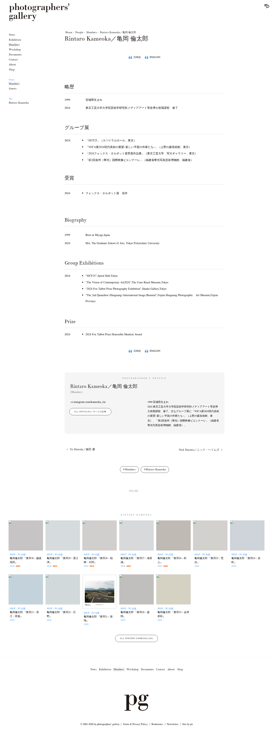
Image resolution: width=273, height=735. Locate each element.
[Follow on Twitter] (131, 683)
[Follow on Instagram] (122, 683)
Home (68, 32)
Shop (12, 69)
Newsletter (172, 724)
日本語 (137, 57)
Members (14, 44)
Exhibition (15, 39)
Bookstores (157, 724)
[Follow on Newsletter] (151, 683)
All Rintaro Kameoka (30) (136, 638)
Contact (13, 59)
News (12, 34)
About (12, 64)
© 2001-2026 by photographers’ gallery (100, 724)
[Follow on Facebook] (141, 683)
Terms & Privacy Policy (135, 724)
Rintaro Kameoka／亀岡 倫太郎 (118, 32)
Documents (15, 54)
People (79, 32)
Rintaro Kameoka (19, 102)
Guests (12, 88)
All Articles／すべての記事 (90, 411)
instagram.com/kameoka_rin (90, 402)
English (155, 57)
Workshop (15, 49)
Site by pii (187, 724)
